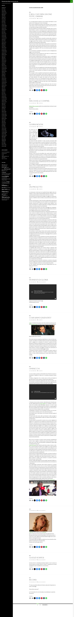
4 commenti (40, 18)
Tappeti (8, 198)
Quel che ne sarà (32, 445)
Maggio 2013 (4, 62)
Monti (8, 185)
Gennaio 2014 (4, 61)
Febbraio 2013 (4, 65)
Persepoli (3, 193)
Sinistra (3, 198)
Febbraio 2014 (4, 60)
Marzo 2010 (3, 110)
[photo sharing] (40, 522)
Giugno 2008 (4, 139)
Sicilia (8, 197)
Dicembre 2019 (4, 26)
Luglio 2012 (3, 72)
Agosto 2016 (4, 43)
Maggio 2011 (4, 90)
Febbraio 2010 (4, 111)
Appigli (3, 154)
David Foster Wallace (7, 174)
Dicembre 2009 (4, 114)
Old (30, 12)
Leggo (30, 322)
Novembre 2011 (4, 82)
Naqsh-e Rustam (8, 187)
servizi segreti (43, 403)
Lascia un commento (41, 510)
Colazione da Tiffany (5, 173)
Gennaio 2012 (4, 79)
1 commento (40, 103)
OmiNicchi (34, 368)
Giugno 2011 (4, 89)
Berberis (3, 169)
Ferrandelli (3, 177)
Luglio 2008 (3, 137)
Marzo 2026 (3, 10)
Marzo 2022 (3, 22)
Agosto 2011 (4, 86)
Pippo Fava (6, 193)
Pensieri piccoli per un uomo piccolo (10, 1)
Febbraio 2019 (4, 33)
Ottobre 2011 (4, 83)
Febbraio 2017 (4, 42)
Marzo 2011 (3, 93)
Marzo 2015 (3, 46)
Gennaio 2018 (4, 36)
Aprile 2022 (3, 21)
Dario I (3, 174)
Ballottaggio (4, 167)
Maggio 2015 (4, 44)
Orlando (8, 189)
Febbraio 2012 (4, 78)
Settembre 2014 (4, 54)
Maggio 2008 (4, 140)
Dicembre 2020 (4, 25)
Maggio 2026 (4, 7)
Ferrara (6, 177)
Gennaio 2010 (4, 112)
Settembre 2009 (4, 118)
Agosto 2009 (4, 119)
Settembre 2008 (4, 135)
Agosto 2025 (4, 14)
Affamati (6, 164)
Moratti (4, 187)
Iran (8, 182)
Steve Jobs (5, 198)
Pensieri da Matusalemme (5, 152)
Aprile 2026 (3, 8)
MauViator (44, 532)
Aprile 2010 (3, 108)
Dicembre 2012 (4, 67)
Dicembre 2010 (4, 97)
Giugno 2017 (4, 39)
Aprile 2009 (3, 125)
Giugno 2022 (4, 19)
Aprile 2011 (3, 92)
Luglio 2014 (3, 57)
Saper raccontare (4, 158)
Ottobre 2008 (4, 133)
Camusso (6, 170)
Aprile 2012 (3, 75)
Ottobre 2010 (4, 100)
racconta (37, 106)
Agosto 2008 (4, 136)
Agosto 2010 (4, 103)
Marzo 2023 (3, 18)
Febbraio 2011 (4, 94)
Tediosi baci (31, 532)
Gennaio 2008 (4, 146)
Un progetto (35, 187)
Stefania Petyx (32, 106)
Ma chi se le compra (39, 101)
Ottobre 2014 (4, 53)
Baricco (8, 167)
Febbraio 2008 (4, 144)
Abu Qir (3, 164)
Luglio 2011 (3, 87)
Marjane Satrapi (7, 183)
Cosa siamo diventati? (40, 317)
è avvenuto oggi (34, 324)
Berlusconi (7, 169)
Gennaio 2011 (4, 96)
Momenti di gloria (38, 280)
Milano (4, 185)
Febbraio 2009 (4, 128)
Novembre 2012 (4, 68)
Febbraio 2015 (4, 47)
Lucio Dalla (3, 183)
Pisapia (4, 195)
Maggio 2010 (4, 107)
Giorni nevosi (36, 124)
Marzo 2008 (3, 143)
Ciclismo (4, 172)
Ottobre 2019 (4, 28)
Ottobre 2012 (4, 69)
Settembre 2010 (4, 101)
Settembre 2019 (4, 29)
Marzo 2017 (3, 40)
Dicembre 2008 (4, 130)
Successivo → (45, 604)
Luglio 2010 (3, 104)
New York (4, 189)
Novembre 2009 (4, 115)
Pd (8, 191)
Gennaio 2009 (4, 129)
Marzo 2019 (3, 32)
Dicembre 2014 (4, 50)
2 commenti (40, 189)
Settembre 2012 (4, 71)
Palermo (5, 192)
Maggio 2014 (4, 58)
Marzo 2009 (3, 126)
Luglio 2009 (3, 121)
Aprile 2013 (3, 64)
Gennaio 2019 (4, 35)
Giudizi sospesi (36, 557)
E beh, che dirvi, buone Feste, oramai (40, 15)
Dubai (3, 176)
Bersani (3, 170)
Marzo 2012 (3, 76)
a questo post (52, 479)
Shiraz (4, 197)
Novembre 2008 (4, 132)
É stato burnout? (4, 153)
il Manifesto (4, 182)
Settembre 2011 (4, 85)
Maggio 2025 (4, 17)
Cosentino (9, 173)
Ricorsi (33, 580)
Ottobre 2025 (4, 11)
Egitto (7, 176)
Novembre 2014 (4, 51)
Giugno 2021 (4, 24)
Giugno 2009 (4, 122)
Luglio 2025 (3, 15)
